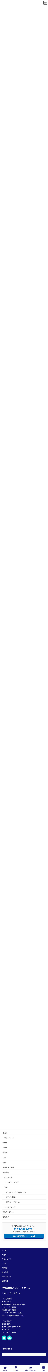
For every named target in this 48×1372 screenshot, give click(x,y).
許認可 (4, 1255)
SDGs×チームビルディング (16, 1192)
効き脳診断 (8, 1177)
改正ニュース (9, 1137)
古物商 (5, 1152)
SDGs (6, 1187)
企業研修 (6, 1172)
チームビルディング (11, 1182)
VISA (4, 1157)
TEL (43, 1370)
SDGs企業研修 (11, 1197)
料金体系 (5, 1272)
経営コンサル (7, 1259)
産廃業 (5, 1147)
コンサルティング (9, 1207)
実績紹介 (5, 1268)
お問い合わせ (7, 1276)
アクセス (16, 1370)
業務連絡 (6, 1217)
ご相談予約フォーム (30, 1370)
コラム (4, 1263)
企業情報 (5, 1281)
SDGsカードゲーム (13, 1202)
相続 (4, 1162)
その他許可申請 (8, 1167)
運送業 (5, 1133)
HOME (5, 1370)
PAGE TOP (44, 1361)
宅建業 (5, 1142)
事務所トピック (8, 1212)
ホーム (4, 1250)
